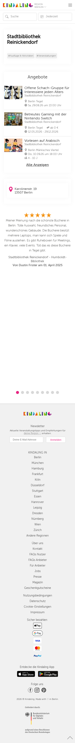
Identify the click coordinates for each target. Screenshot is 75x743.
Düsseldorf (37, 485)
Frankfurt (37, 474)
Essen (37, 496)
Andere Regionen (37, 535)
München (38, 462)
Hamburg (38, 468)
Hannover (37, 502)
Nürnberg (37, 518)
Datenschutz (38, 601)
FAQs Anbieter (37, 559)
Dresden (37, 513)
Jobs (38, 571)
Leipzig (37, 507)
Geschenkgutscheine (37, 587)
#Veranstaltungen (46, 56)
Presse (37, 576)
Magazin (37, 582)
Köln (37, 479)
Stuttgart (37, 490)
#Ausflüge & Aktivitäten (20, 56)
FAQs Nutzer (37, 554)
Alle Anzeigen (37, 165)
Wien (37, 524)
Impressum (37, 612)
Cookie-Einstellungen (37, 606)
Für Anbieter (37, 565)
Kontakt (37, 548)
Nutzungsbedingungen (37, 595)
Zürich (38, 530)
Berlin (37, 457)
